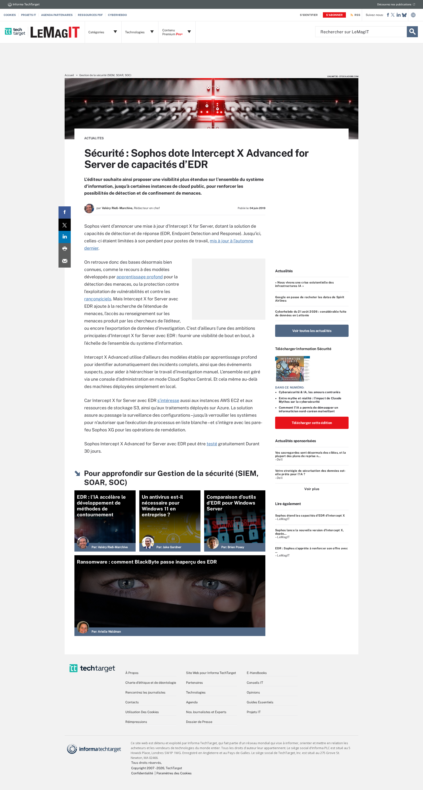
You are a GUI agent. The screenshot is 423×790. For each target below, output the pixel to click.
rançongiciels (97, 298)
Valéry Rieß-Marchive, (117, 208)
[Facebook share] (65, 212)
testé (212, 443)
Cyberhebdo (117, 14)
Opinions (253, 692)
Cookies (10, 14)
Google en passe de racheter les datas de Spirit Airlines (309, 298)
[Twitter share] (65, 225)
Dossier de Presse (199, 722)
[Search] (412, 31)
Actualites (94, 138)
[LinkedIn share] (65, 237)
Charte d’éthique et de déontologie (150, 682)
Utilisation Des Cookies (142, 712)
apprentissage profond (140, 276)
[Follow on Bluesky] (404, 15)
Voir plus (311, 489)
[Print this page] (65, 249)
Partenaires (194, 682)
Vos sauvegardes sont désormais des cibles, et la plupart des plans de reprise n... (310, 454)
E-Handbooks (257, 673)
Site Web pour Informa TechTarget (211, 673)
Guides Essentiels (260, 702)
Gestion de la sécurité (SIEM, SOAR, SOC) (105, 75)
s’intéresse (168, 400)
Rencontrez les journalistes (145, 692)
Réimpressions (136, 722)
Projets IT (28, 14)
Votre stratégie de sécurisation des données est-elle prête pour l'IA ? (310, 472)
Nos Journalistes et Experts (206, 712)
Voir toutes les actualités (311, 331)
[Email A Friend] (65, 261)
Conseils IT (255, 682)
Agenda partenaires (57, 14)
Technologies (196, 692)
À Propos (132, 673)
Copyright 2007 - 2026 (147, 768)
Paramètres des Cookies (174, 773)
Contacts (132, 702)
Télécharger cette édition (312, 423)
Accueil (69, 75)
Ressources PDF (90, 14)
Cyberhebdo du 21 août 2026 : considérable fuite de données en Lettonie (310, 313)
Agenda (192, 702)
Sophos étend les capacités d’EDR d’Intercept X (310, 515)
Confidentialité (142, 773)
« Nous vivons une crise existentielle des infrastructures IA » (304, 284)
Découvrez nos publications (394, 4)
